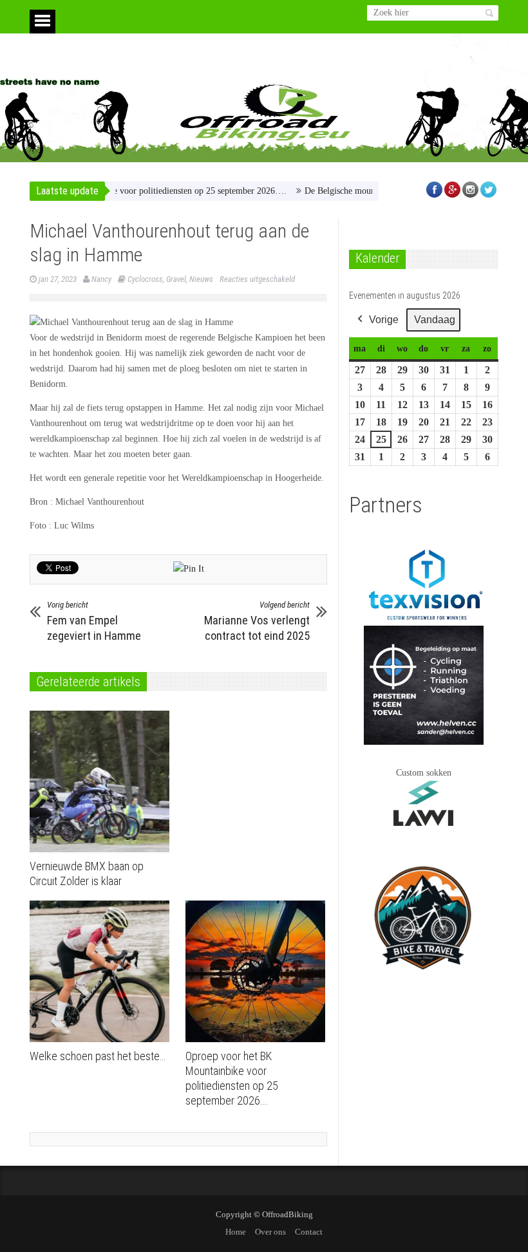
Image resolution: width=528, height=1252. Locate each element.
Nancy (101, 279)
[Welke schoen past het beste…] (103, 971)
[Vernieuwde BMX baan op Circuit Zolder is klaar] (103, 781)
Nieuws (201, 279)
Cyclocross (145, 279)
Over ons (270, 1232)
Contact (309, 1232)
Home (235, 1232)
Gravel (176, 279)
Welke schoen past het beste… (97, 1056)
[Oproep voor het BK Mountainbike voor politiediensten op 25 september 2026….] (258, 971)
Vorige (384, 319)
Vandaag (434, 319)
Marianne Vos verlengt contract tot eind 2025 (257, 621)
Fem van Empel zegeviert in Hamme (94, 621)
